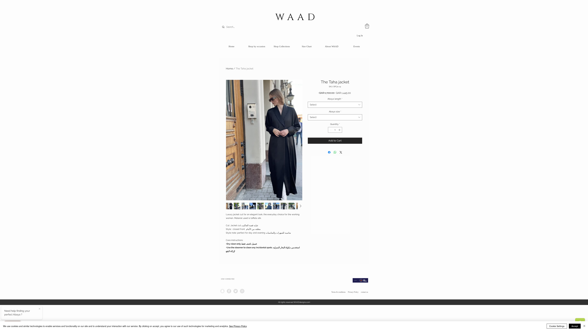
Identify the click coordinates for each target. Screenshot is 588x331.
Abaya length (335, 99)
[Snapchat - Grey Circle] (222, 291)
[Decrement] (330, 130)
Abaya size (335, 111)
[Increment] (340, 130)
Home (229, 68)
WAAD (296, 17)
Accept (574, 326)
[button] (367, 26)
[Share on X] (341, 152)
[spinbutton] (335, 130)
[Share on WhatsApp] (335, 152)
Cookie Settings (556, 326)
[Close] (584, 326)
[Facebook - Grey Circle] (229, 291)
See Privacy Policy (238, 326)
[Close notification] (39, 309)
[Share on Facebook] (329, 152)
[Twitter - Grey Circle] (235, 291)
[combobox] (335, 105)
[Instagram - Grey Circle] (242, 291)
